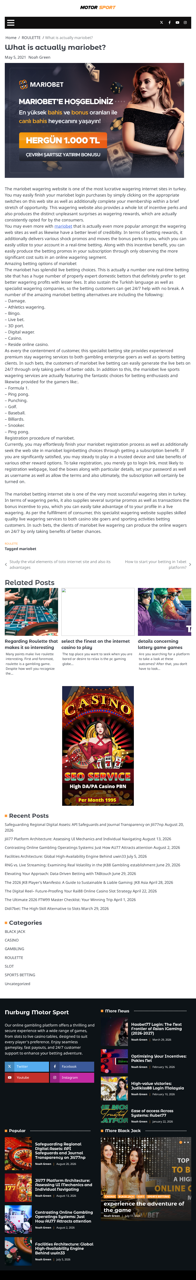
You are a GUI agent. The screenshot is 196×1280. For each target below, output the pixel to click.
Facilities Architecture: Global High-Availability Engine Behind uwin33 (65, 856)
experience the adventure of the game (144, 1206)
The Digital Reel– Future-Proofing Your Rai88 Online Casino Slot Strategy (68, 891)
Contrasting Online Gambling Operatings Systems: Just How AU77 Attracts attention (78, 847)
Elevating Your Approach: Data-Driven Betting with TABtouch (58, 873)
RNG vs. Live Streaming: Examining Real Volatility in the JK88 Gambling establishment (80, 865)
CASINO (12, 940)
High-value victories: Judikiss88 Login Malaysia (157, 1085)
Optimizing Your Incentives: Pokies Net (158, 1058)
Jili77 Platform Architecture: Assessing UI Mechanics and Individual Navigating (73, 838)
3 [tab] (188, 1142)
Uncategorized (17, 983)
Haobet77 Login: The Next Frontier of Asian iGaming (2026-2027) (156, 1029)
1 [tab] (180, 1142)
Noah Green (39, 57)
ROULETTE (11, 543)
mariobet (63, 226)
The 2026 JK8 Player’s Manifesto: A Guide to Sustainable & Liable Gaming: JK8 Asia (76, 882)
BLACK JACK (15, 931)
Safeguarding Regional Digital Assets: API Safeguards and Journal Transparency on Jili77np (84, 824)
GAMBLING (14, 948)
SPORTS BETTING (20, 974)
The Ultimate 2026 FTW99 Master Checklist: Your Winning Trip (59, 899)
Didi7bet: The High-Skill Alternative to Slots (42, 908)
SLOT (9, 966)
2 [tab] (184, 1142)
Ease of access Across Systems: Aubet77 (152, 1113)
